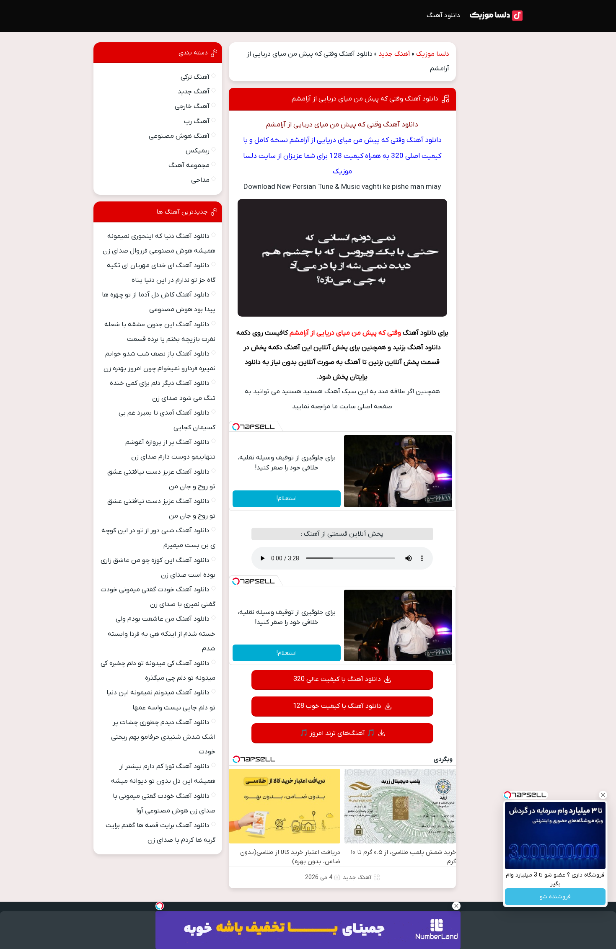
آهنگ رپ (197, 121)
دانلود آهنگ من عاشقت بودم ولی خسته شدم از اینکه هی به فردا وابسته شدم (161, 633)
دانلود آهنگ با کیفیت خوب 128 (337, 706)
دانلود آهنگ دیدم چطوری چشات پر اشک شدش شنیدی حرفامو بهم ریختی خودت (163, 737)
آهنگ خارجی (192, 106)
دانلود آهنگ (443, 15)
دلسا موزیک (432, 54)
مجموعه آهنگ (189, 165)
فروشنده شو (555, 897)
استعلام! (287, 499)
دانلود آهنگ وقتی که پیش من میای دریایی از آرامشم (365, 99)
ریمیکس (198, 151)
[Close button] (603, 795)
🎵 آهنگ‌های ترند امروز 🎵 (337, 733)
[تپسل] (236, 427)
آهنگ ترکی (195, 77)
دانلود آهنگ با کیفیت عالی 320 (337, 679)
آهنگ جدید (394, 54)
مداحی (200, 180)
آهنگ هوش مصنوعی (179, 136)
